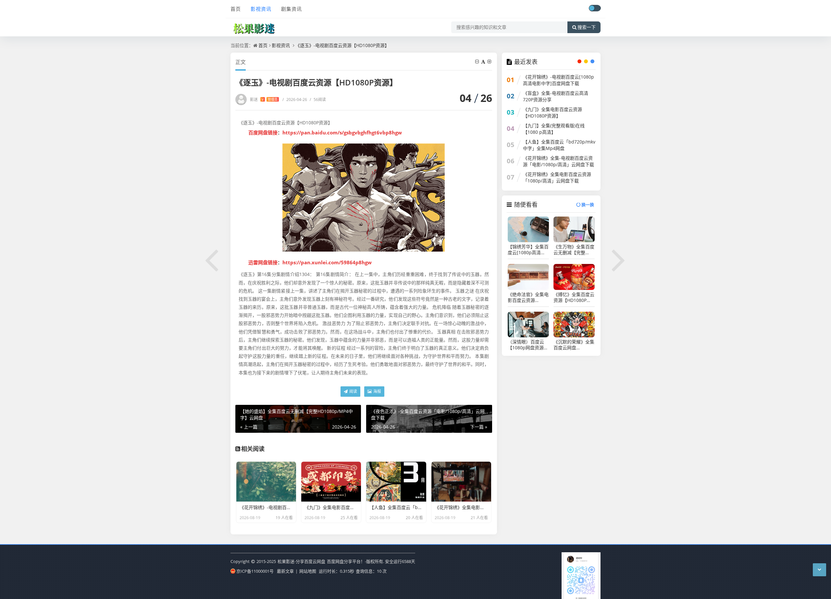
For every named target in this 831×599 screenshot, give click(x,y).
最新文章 (285, 571)
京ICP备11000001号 (255, 571)
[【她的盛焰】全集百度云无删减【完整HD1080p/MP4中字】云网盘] (212, 259)
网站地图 (307, 571)
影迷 (264, 99)
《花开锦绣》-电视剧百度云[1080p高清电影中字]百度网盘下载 (558, 80)
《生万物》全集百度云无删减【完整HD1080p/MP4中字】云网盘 (573, 250)
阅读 (352, 391)
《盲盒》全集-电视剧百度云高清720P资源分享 (555, 96)
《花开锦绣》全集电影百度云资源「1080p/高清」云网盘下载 (557, 177)
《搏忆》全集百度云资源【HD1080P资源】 (573, 297)
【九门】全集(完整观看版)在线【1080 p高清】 (554, 128)
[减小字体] (477, 61)
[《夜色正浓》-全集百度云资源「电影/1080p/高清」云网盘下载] (619, 259)
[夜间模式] (595, 8)
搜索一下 (586, 27)
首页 (235, 9)
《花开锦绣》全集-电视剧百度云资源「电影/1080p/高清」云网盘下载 (558, 161)
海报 (376, 391)
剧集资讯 (291, 9)
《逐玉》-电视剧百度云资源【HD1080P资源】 (342, 45)
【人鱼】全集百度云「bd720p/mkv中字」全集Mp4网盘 (559, 145)
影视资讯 (261, 9)
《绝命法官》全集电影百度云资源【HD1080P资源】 (528, 297)
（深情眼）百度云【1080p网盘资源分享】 (528, 345)
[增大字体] (490, 61)
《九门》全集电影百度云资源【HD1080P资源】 (552, 112)
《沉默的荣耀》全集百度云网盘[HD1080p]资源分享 (573, 345)
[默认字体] (483, 61)
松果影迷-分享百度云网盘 (301, 561)
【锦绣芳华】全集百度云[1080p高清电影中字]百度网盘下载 (528, 250)
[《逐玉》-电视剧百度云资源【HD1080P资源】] (364, 198)
